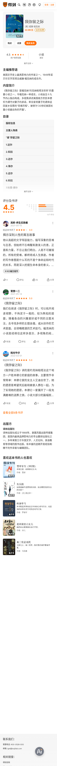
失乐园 (20, 484)
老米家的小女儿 (25, 524)
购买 (10, 43)
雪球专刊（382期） (27, 466)
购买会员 (30, 43)
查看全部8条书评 (13, 412)
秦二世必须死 (24, 542)
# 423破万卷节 (11, 271)
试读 (19, 43)
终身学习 (21, 503)
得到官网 (6, 762)
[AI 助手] (39, 751)
